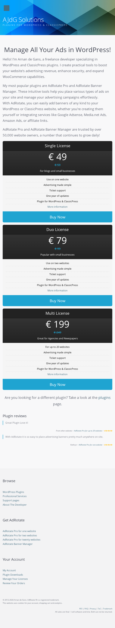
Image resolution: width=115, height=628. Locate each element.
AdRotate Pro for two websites (20, 535)
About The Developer (15, 504)
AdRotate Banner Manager (18, 544)
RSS (81, 608)
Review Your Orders (14, 583)
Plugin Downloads (13, 574)
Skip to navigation (6, 8)
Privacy (93, 608)
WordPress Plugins (13, 492)
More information (57, 206)
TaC (99, 608)
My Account (9, 570)
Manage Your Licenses (15, 579)
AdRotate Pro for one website (90, 444)
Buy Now (57, 216)
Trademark (107, 608)
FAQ (86, 608)
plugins (104, 397)
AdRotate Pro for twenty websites (21, 539)
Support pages (11, 500)
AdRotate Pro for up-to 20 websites (88, 430)
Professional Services (15, 496)
